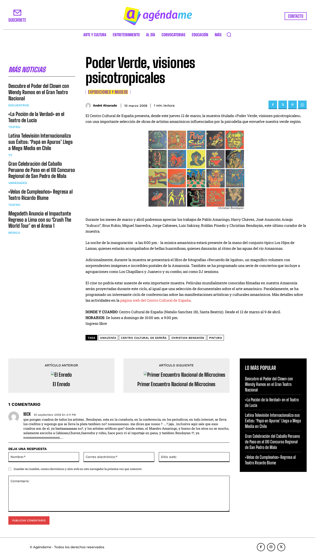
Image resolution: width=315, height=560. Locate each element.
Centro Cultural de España (144, 337)
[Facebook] (272, 105)
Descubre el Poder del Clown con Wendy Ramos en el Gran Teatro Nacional (38, 92)
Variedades (17, 182)
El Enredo (61, 384)
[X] (282, 105)
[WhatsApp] (302, 105)
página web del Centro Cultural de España (155, 300)
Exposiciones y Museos (108, 92)
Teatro (14, 126)
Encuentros (18, 105)
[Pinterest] (292, 105)
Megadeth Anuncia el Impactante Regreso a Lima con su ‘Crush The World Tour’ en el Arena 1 (39, 219)
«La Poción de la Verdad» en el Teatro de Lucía (36, 117)
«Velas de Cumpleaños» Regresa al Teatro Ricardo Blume (40, 194)
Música (14, 232)
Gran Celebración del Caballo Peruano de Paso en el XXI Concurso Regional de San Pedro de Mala (41, 170)
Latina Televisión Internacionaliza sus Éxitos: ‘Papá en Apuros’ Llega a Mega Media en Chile (40, 141)
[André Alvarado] (89, 105)
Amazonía (108, 337)
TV (10, 155)
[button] (229, 34)
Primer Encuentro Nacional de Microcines (176, 384)
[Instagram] (271, 547)
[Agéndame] (158, 16)
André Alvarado (105, 105)
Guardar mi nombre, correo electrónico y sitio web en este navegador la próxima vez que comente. (78, 469)
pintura (215, 337)
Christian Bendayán (187, 337)
